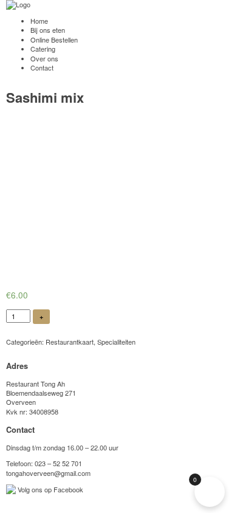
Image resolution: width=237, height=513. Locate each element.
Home (39, 21)
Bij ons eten (47, 30)
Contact (41, 67)
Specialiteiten (116, 341)
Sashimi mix (45, 97)
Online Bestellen (54, 39)
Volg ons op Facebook (49, 489)
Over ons (44, 58)
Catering (42, 48)
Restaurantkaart (70, 341)
